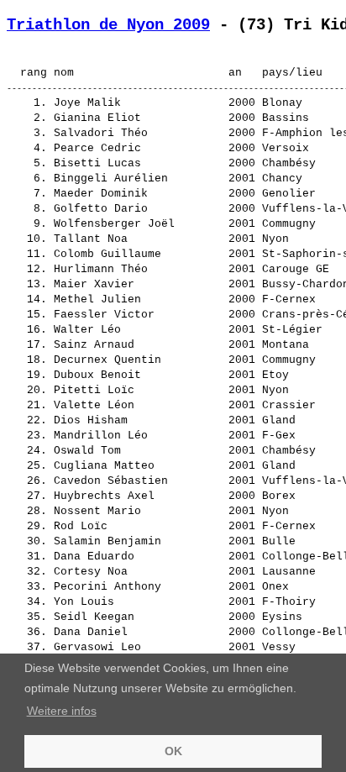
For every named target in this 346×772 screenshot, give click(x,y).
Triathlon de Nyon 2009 (108, 25)
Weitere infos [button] (62, 710)
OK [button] (173, 751)
